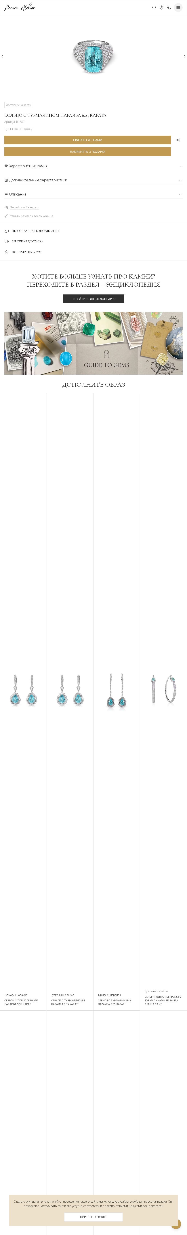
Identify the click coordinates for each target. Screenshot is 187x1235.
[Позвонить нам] (169, 7)
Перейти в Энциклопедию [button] (94, 299)
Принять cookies (93, 1217)
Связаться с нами (87, 140)
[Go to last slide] (2, 56)
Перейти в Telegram (24, 207)
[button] (161, 7)
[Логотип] (19, 7)
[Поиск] (154, 7)
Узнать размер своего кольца (31, 216)
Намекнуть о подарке (87, 152)
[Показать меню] (178, 7)
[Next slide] (185, 56)
